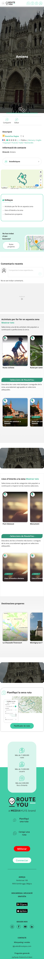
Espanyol (6, 143)
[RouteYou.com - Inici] (10, 3)
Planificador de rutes (22, 726)
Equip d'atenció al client (23, 957)
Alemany (31, 140)
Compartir (7, 123)
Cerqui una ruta (24, 833)
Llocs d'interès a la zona (13, 210)
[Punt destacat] (15, 507)
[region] (22, 179)
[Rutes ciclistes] (15, 351)
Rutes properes (11, 245)
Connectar (22, 860)
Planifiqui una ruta (24, 820)
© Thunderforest (23, 188)
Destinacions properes (13, 214)
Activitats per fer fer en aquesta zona (18, 206)
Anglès (38, 140)
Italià (21, 143)
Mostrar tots (7, 322)
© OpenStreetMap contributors (35, 188)
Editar (16, 123)
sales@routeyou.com (23, 946)
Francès (15, 143)
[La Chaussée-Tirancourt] (15, 627)
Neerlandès (28, 143)
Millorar (22, 848)
